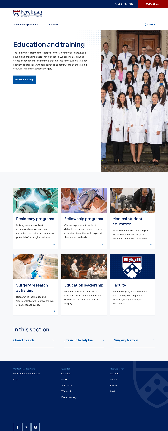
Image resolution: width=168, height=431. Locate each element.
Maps (16, 379)
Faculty (113, 385)
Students (114, 373)
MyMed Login (153, 3)
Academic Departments (25, 24)
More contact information (26, 373)
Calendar (66, 373)
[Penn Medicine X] (26, 427)
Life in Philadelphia (78, 340)
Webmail (66, 391)
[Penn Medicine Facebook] (17, 427)
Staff (112, 391)
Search (151, 24)
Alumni (113, 379)
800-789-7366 (125, 4)
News (64, 379)
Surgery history (126, 340)
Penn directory (69, 397)
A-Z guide (66, 385)
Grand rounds (24, 340)
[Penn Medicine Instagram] (35, 427)
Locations (53, 24)
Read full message (24, 79)
